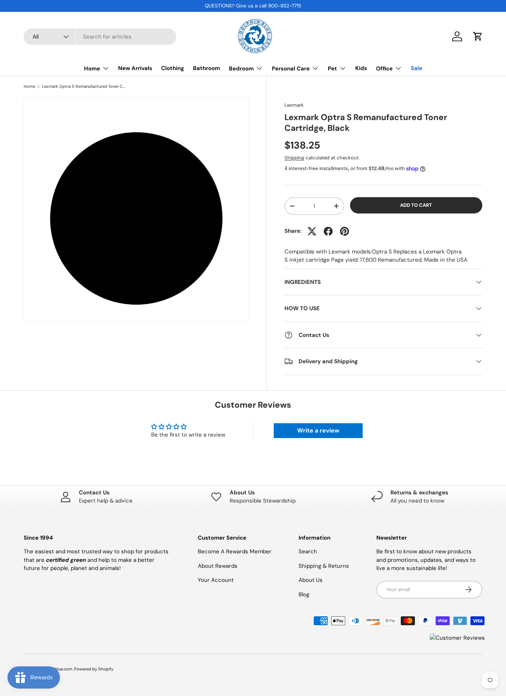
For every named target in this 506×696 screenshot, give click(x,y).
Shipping (294, 158)
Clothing (172, 68)
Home (92, 68)
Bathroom (206, 68)
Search (308, 551)
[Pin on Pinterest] (344, 231)
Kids (361, 68)
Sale (416, 68)
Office (384, 68)
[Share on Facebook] (328, 231)
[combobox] (100, 37)
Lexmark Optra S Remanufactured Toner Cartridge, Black (83, 86)
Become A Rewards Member (235, 551)
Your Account (216, 580)
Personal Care (291, 68)
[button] (478, 36)
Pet (332, 68)
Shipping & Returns (324, 566)
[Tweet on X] (312, 231)
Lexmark (294, 105)
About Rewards (217, 566)
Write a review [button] (318, 430)
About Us (311, 580)
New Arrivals (135, 68)
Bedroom (241, 68)
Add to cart (416, 205)
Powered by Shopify (93, 669)
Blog (304, 594)
